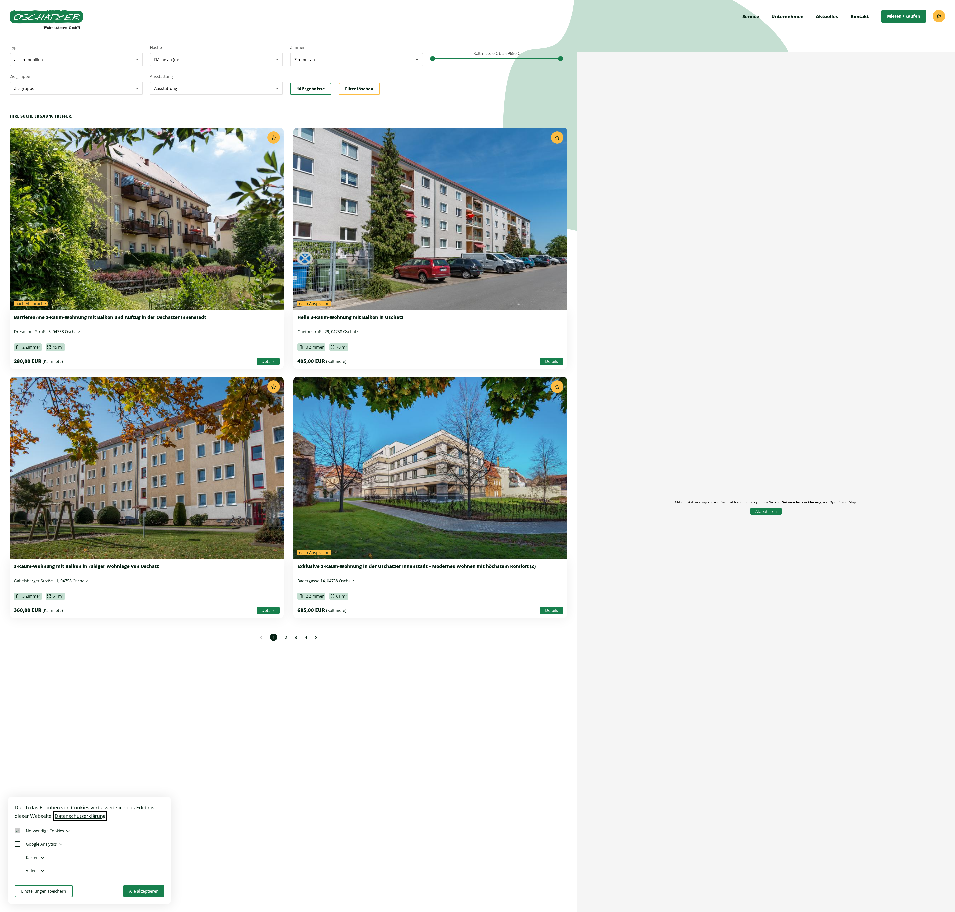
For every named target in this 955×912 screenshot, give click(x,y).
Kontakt (860, 16)
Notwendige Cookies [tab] (45, 831)
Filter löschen (359, 88)
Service (750, 16)
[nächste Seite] (316, 637)
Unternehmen (787, 16)
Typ (13, 47)
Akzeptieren (766, 511)
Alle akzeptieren (144, 891)
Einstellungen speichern (43, 891)
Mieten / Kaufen (903, 16)
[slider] (432, 58)
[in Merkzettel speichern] (273, 137)
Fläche (156, 47)
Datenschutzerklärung (801, 502)
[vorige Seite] (261, 637)
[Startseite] (46, 19)
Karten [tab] (32, 857)
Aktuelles (827, 16)
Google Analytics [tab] (41, 844)
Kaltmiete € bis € (497, 53)
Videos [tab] (32, 870)
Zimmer (297, 47)
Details (268, 361)
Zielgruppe (20, 76)
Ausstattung (161, 76)
